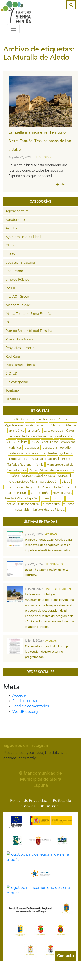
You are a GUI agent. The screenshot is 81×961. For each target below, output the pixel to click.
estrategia (50, 447)
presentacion (13, 487)
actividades (21, 419)
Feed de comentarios (30, 706)
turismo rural (51, 504)
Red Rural (13, 356)
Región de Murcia (38, 487)
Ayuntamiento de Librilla (24, 237)
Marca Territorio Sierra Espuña (28, 313)
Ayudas (11, 228)
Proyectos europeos (21, 348)
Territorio (42, 157)
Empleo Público (17, 279)
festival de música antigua (27, 453)
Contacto (65, 955)
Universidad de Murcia (49, 509)
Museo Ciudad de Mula (38, 476)
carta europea (53, 430)
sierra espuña (40, 492)
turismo (58, 498)
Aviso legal (50, 806)
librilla (39, 464)
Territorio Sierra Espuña (21, 498)
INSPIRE (12, 288)
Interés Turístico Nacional (41, 458)
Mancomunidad (18, 305)
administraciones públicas (50, 419)
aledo (30, 425)
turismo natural (28, 504)
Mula (33, 470)
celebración (63, 436)
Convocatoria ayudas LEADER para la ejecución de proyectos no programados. (48, 651)
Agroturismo (15, 219)
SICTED (11, 373)
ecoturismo (50, 442)
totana (45, 498)
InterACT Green (17, 296)
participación (49, 481)
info (62, 184)
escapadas (32, 447)
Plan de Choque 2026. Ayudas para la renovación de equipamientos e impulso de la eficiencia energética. (48, 545)
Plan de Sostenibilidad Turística (29, 331)
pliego (65, 481)
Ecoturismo (14, 271)
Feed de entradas (27, 700)
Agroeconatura (17, 211)
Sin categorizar (17, 382)
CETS (10, 245)
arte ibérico (17, 430)
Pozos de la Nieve (19, 339)
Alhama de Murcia (63, 425)
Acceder (19, 695)
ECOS (10, 254)
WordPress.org (25, 711)
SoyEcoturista (62, 492)
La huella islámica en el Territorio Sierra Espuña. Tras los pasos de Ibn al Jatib (40, 141)
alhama (42, 425)
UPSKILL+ (13, 399)
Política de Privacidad (28, 800)
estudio (65, 447)
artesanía (34, 430)
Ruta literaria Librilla (20, 365)
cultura (22, 442)
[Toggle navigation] (13, 28)
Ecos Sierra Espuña (20, 262)
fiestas (52, 453)
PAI (8, 322)
